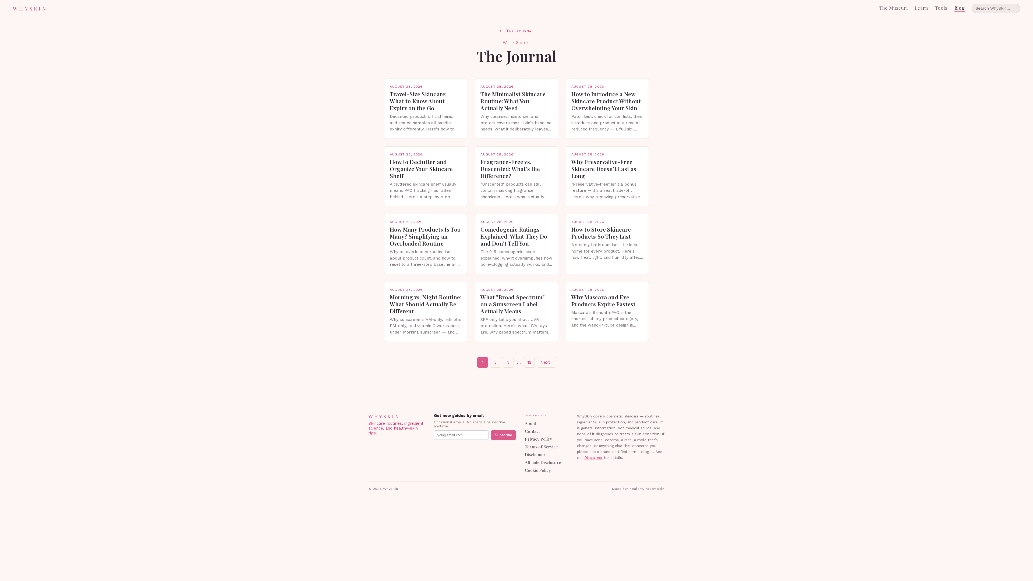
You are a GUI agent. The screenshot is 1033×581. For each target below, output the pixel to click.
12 (529, 362)
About (530, 423)
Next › (546, 362)
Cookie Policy (538, 470)
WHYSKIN (30, 8)
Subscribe (503, 435)
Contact (532, 431)
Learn (921, 8)
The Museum (893, 8)
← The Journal (517, 30)
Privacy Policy (538, 439)
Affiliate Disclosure (543, 462)
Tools (941, 8)
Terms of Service (541, 446)
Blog (959, 8)
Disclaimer (535, 454)
